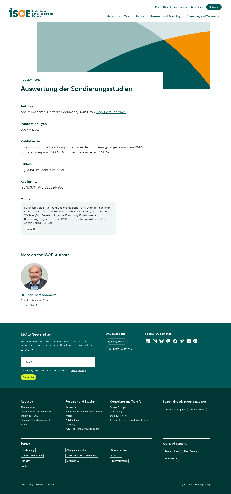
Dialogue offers (118, 415)
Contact (49, 484)
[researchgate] (195, 341)
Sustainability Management (35, 420)
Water (25, 466)
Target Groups (118, 407)
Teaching (70, 424)
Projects (69, 415)
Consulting (116, 411)
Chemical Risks (119, 450)
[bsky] (161, 341)
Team (24, 424)
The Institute (28, 407)
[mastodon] (168, 341)
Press (24, 484)
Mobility (26, 460)
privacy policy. (78, 370)
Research (70, 407)
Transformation (119, 460)
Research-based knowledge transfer (130, 420)
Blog (31, 484)
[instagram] (154, 341)
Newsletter (171, 458)
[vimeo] (181, 341)
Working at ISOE (29, 415)
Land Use (116, 455)
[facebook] (175, 341)
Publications (72, 420)
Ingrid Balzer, (30, 170)
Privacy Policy (202, 484)
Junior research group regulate (82, 428)
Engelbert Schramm (111, 112)
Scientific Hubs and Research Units (84, 411)
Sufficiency (72, 460)
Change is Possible (76, 450)
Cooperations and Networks (36, 411)
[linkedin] (148, 341)
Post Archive (172, 451)
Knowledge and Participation (81, 455)
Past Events (190, 451)
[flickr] (188, 341)
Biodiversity (28, 450)
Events (39, 484)
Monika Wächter (52, 170)
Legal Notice (186, 484)
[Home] (31, 14)
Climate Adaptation (32, 455)
